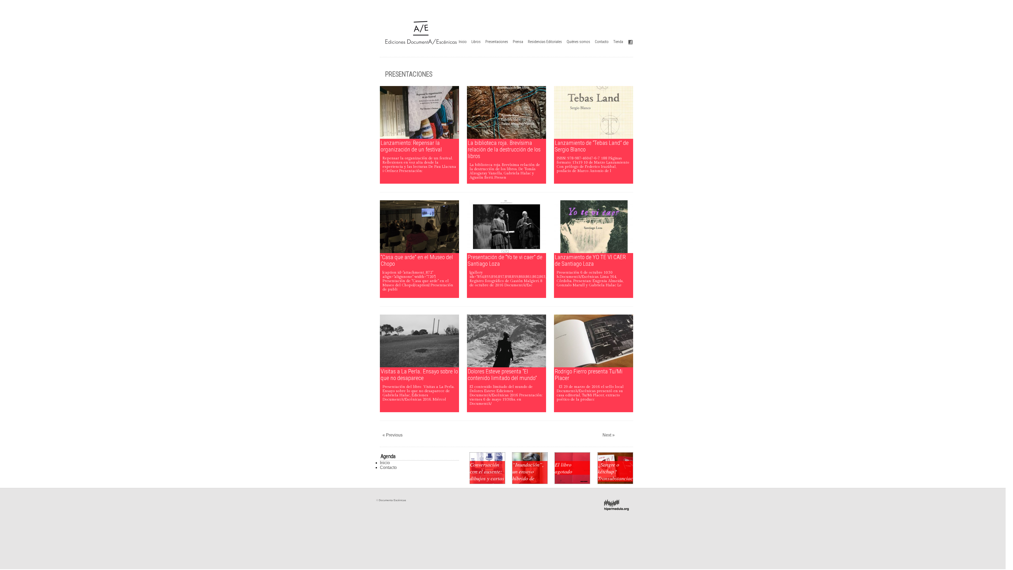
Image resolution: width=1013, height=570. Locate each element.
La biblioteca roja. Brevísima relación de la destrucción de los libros (504, 149)
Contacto (602, 42)
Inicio (463, 42)
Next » (609, 435)
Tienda (618, 42)
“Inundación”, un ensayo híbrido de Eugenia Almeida (528, 478)
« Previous (393, 435)
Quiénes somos (578, 42)
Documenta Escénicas (392, 500)
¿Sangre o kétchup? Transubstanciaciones (615, 471)
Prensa (518, 42)
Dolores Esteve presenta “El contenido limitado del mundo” (502, 374)
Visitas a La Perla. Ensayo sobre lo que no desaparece (419, 374)
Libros (476, 42)
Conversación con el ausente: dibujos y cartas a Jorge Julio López (487, 478)
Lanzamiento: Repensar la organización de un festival (411, 146)
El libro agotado (563, 468)
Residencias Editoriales (545, 42)
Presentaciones (496, 42)
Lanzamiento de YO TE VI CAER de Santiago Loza (590, 260)
